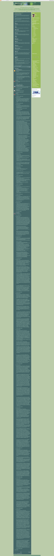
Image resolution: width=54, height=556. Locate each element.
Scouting (34, 41)
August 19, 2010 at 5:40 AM (19, 548)
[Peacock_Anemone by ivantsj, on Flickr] (17, 48)
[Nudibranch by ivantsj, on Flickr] (16, 45)
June (34, 31)
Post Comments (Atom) (19, 553)
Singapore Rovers (35, 85)
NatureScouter (18, 3)
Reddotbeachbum (35, 79)
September (35, 27)
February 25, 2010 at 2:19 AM (19, 194)
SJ (16, 93)
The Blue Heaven (35, 72)
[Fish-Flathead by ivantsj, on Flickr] (17, 29)
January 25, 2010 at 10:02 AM (19, 165)
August (34, 29)
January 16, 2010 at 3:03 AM (19, 152)
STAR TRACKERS (35, 61)
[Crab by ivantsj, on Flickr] (16, 36)
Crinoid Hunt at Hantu (35, 28)
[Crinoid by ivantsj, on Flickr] (16, 57)
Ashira (33, 78)
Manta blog (34, 80)
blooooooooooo (34, 81)
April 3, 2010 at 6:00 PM (18, 211)
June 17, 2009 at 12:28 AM (19, 88)
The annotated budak (35, 69)
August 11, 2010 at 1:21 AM (19, 328)
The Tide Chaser (34, 68)
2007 (33, 36)
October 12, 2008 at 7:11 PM (19, 84)
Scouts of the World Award (35, 86)
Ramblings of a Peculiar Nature (36, 71)
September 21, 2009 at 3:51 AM (19, 96)
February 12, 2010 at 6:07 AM (19, 184)
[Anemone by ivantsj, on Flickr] (16, 51)
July (34, 30)
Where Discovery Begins (35, 70)
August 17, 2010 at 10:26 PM (19, 508)
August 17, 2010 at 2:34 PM (19, 477)
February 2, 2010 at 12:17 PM (19, 175)
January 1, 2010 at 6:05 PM (19, 109)
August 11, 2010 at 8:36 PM (19, 363)
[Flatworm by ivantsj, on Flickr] (16, 41)
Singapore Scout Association (36, 84)
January (34, 35)
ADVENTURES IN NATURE (19, 85)
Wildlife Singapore (35, 82)
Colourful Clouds (34, 73)
